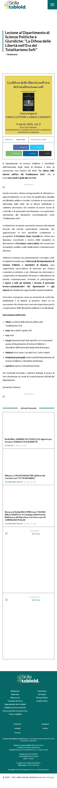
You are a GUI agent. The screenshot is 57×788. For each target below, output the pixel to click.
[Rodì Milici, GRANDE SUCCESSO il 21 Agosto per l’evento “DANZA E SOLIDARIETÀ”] (28, 426)
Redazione (12, 54)
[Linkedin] (11, 728)
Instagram (45, 724)
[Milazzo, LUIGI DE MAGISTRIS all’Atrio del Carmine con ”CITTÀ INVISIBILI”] (28, 462)
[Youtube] (11, 733)
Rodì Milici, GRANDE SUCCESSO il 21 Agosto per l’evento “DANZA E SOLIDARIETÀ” (28, 440)
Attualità (9, 445)
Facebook (17, 724)
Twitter (45, 728)
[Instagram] (38, 724)
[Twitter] (39, 728)
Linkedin (17, 728)
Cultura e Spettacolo (14, 482)
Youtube (17, 733)
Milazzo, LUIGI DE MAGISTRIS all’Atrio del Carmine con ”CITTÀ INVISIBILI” (25, 476)
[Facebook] (10, 724)
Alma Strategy (48, 777)
